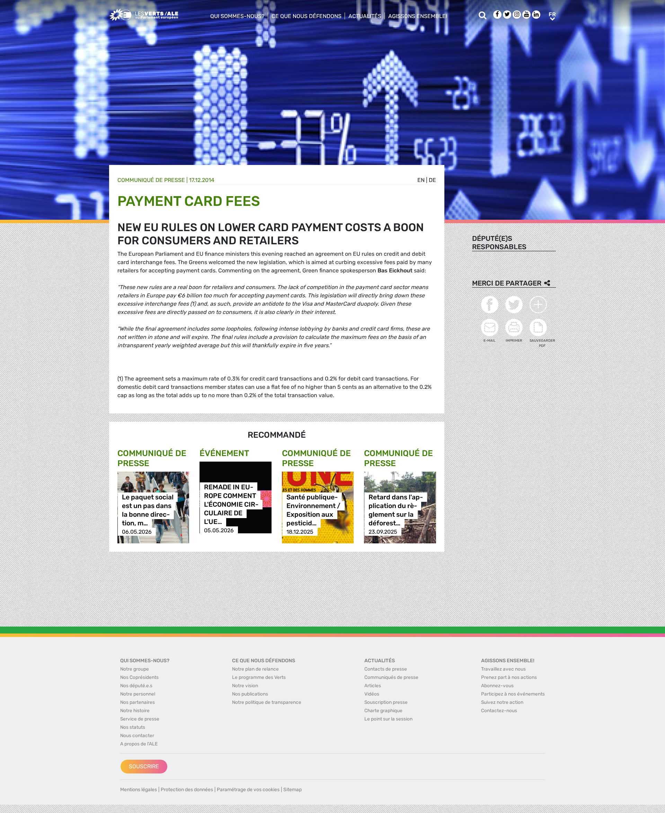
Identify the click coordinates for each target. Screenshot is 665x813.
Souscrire (144, 766)
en (421, 180)
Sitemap (292, 790)
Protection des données (187, 790)
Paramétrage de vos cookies (248, 790)
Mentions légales (138, 790)
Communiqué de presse (151, 180)
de (432, 180)
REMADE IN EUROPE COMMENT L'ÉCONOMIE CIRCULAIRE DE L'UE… (231, 504)
